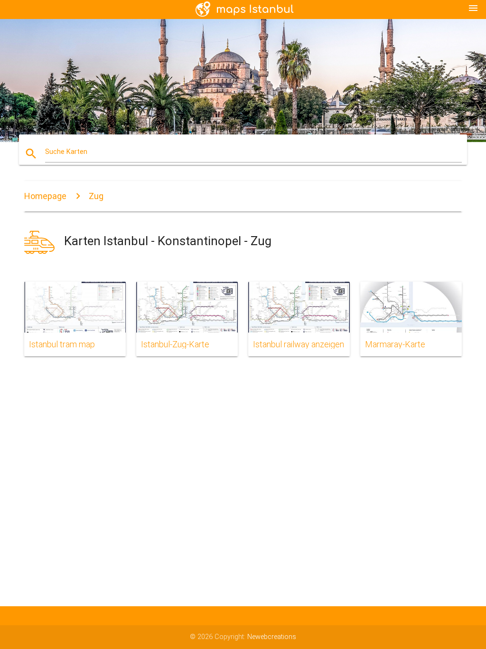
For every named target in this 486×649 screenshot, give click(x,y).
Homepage (45, 196)
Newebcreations (271, 637)
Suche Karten (66, 152)
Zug (96, 196)
